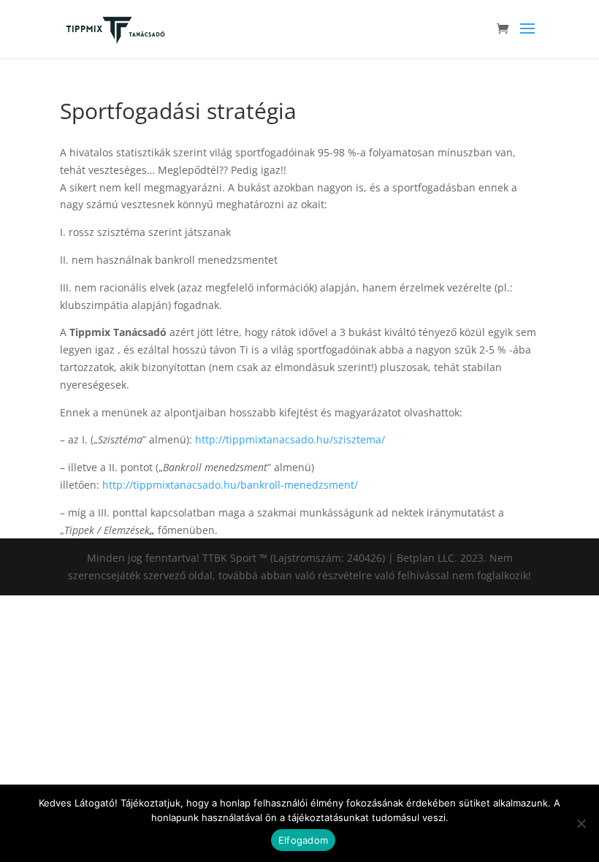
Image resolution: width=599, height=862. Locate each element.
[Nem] (580, 823)
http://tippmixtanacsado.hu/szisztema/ (290, 439)
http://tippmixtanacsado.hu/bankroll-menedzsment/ (230, 485)
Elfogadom (303, 840)
